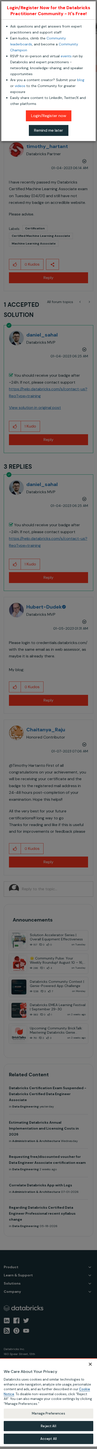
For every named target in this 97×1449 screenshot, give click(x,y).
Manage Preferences (48, 1413)
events (66, 56)
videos (20, 86)
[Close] (90, 1364)
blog (80, 80)
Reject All (48, 1426)
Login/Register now (48, 115)
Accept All (48, 1439)
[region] (48, 1402)
